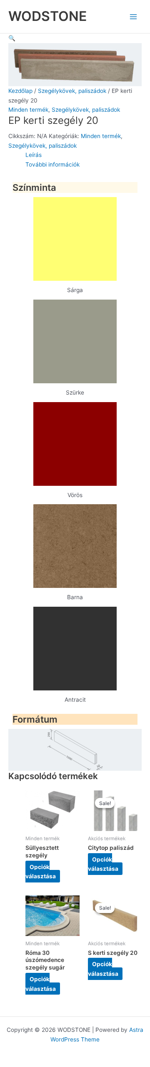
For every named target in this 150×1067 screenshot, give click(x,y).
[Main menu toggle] (133, 16)
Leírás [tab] (33, 154)
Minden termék (28, 109)
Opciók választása (40, 871)
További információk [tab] (52, 164)
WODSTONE (47, 16)
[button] (11, 38)
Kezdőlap (20, 90)
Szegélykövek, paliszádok (72, 90)
